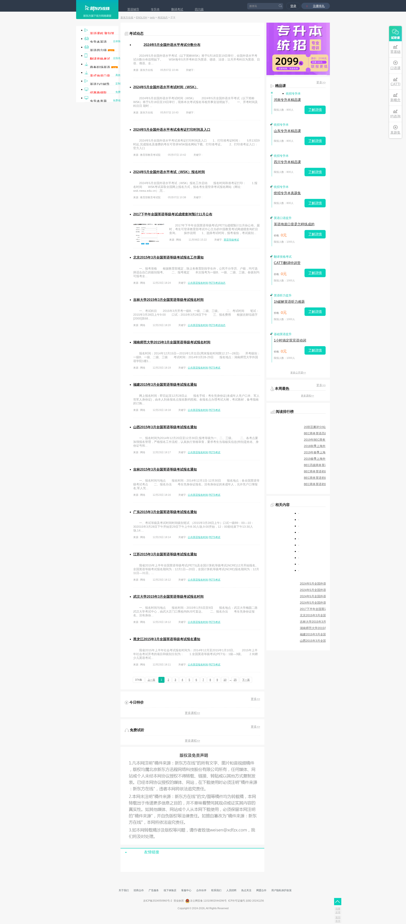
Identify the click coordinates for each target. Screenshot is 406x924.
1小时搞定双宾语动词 (290, 340)
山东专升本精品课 (287, 131)
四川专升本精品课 (287, 162)
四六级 (199, 9)
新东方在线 (127, 17)
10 (225, 679)
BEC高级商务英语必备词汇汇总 (324, 465)
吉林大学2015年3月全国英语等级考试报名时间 (168, 300)
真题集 (395, 132)
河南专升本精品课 (287, 100)
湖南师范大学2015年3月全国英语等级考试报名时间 (171, 342)
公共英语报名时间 (198, 282)
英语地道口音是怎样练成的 (294, 224)
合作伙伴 (201, 890)
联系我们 (216, 890)
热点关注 (246, 890)
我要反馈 (337, 910)
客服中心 (186, 890)
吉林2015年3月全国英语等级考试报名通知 (165, 469)
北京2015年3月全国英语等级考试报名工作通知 (168, 257)
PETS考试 (214, 367)
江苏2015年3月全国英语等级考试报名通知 (165, 554)
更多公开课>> (298, 372)
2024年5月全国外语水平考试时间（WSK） (165, 87)
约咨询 (395, 116)
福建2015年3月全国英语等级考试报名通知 (165, 384)
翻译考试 (177, 9)
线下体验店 (170, 890)
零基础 (395, 52)
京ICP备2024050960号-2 (157, 900)
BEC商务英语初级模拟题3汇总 (324, 471)
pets (152, 17)
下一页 (246, 679)
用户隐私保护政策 (281, 890)
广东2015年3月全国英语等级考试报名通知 (165, 512)
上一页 (151, 679)
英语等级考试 (231, 239)
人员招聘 (231, 890)
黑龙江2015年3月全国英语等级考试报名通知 (166, 639)
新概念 (395, 100)
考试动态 (163, 17)
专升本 (155, 9)
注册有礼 (319, 6)
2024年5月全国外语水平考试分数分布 (172, 45)
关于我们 (124, 890)
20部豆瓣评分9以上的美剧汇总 (324, 427)
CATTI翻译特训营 (287, 263)
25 (235, 679)
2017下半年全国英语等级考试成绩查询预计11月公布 (172, 214)
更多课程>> (192, 713)
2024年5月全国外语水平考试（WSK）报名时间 (169, 172)
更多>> (255, 699)
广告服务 (154, 890)
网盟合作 (261, 890)
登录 (293, 6)
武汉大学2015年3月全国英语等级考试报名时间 (168, 596)
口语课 (395, 68)
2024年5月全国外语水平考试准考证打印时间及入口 (171, 129)
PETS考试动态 (217, 282)
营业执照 (179, 900)
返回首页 (337, 919)
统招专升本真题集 (287, 193)
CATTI (395, 84)
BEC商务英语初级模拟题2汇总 (324, 477)
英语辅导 (133, 9)
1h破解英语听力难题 (289, 301)
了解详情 (315, 110)
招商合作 (139, 890)
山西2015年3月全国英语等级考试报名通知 (165, 427)
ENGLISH (141, 17)
